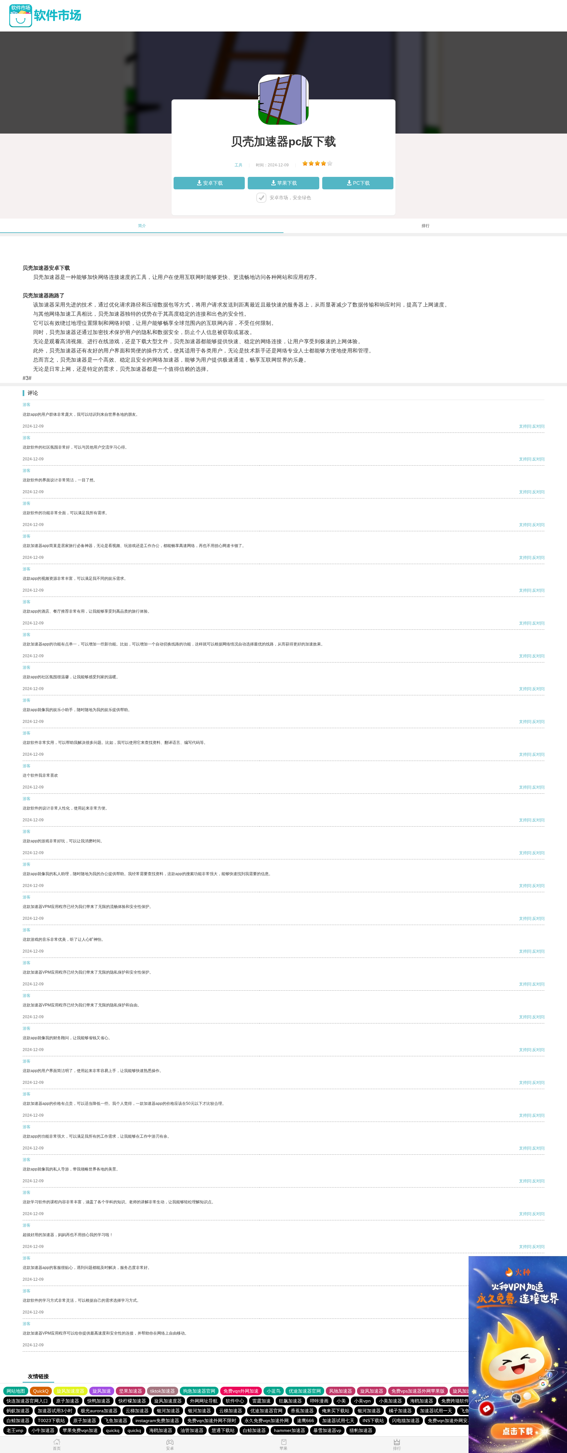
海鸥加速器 (421, 1400)
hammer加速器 (289, 1430)
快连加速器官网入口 (27, 1400)
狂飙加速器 (290, 1400)
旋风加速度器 (70, 1391)
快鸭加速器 (98, 1400)
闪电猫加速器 (406, 1420)
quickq (112, 1430)
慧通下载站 (223, 1430)
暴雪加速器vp (327, 1430)
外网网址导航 (204, 1400)
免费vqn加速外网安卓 (450, 1420)
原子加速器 (67, 1400)
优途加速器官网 (305, 1391)
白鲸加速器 (18, 1420)
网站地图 (16, 1391)
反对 (536, 426)
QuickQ (41, 1391)
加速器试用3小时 (55, 1410)
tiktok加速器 (162, 1391)
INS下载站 (373, 1420)
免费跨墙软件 (455, 1400)
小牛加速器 (43, 1430)
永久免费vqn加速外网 (266, 1420)
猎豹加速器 (360, 1430)
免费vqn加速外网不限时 (211, 1420)
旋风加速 (102, 1391)
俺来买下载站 (335, 1410)
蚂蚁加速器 (18, 1410)
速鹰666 (305, 1420)
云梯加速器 (137, 1410)
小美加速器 (390, 1400)
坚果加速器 (130, 1391)
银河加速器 (168, 1410)
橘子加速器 (400, 1410)
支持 (523, 426)
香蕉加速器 (302, 1410)
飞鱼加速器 (115, 1420)
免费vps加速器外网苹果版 (418, 1391)
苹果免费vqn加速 (80, 1430)
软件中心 (235, 1400)
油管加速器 (191, 1430)
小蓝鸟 (274, 1391)
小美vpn (362, 1400)
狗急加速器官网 (199, 1391)
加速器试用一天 (436, 1410)
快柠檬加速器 (132, 1400)
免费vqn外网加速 (241, 1391)
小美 (341, 1400)
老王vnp (15, 1430)
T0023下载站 (51, 1420)
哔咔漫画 (319, 1400)
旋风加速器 (371, 1391)
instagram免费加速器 (157, 1420)
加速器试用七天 (338, 1420)
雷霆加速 (261, 1400)
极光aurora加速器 (99, 1410)
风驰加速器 (340, 1391)
